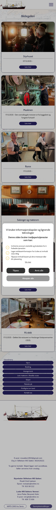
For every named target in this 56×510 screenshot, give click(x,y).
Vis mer (28, 262)
